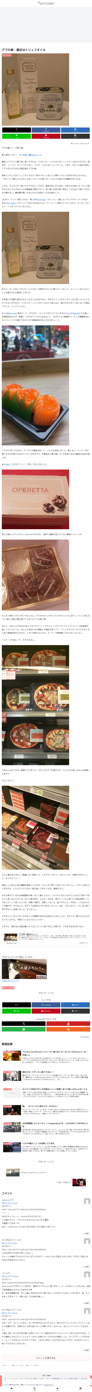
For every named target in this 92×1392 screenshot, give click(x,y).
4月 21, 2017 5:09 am (9, 1243)
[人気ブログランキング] (24, 968)
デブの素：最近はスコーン (30, 155)
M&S (8, 464)
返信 (87, 1233)
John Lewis (11, 203)
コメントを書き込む (46, 1358)
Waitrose (12, 313)
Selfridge (41, 199)
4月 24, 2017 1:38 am (9, 1313)
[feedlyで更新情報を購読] (24, 1029)
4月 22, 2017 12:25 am (10, 1276)
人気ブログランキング (10, 981)
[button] (75, 136)
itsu (69, 313)
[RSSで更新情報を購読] (68, 1029)
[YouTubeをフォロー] (68, 1023)
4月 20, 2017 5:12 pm (9, 1203)
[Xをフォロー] (24, 1023)
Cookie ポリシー (49, 1385)
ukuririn (5, 1200)
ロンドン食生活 (9, 988)
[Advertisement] (46, 25)
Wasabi (76, 313)
